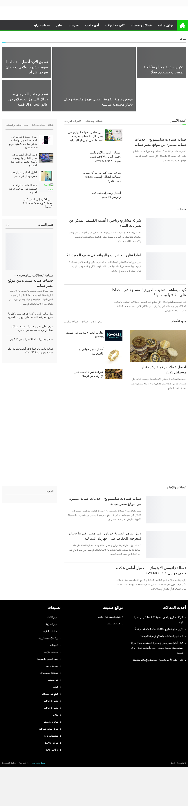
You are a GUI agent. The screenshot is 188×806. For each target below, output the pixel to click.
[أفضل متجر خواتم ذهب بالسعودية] (114, 355)
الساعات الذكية (51, 631)
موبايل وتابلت (165, 25)
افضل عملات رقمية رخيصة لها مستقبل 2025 (163, 369)
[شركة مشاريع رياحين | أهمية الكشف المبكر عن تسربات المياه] (166, 231)
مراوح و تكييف (51, 722)
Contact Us (24, 763)
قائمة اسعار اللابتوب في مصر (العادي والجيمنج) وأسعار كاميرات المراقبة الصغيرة (24, 160)
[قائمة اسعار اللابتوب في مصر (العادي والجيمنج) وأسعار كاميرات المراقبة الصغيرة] (46, 158)
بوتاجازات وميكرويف (48, 638)
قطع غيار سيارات (50, 694)
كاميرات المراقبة (114, 25)
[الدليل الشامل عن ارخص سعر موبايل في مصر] (46, 176)
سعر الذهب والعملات (92, 321)
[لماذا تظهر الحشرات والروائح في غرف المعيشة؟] (166, 266)
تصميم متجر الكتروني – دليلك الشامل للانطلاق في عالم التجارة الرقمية (28, 99)
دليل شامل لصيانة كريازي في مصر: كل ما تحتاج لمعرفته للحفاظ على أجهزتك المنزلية (85, 136)
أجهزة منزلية (52, 624)
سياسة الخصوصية (9, 763)
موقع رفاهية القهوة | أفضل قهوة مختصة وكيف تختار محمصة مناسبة (98, 101)
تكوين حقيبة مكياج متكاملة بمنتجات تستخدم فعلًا (159, 629)
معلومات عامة (51, 736)
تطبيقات (74, 25)
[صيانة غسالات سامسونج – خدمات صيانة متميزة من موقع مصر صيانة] (158, 131)
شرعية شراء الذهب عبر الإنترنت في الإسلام (89, 373)
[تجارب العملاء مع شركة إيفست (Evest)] (114, 335)
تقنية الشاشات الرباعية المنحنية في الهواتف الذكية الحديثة (23, 189)
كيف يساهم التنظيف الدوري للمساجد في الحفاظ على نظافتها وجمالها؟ (149, 292)
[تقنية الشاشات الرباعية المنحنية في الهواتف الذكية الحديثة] (46, 187)
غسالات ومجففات (141, 25)
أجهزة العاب (92, 25)
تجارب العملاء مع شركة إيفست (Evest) (84, 334)
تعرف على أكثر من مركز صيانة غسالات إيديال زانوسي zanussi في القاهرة (102, 176)
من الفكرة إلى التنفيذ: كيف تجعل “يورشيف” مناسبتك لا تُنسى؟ (37, 203)
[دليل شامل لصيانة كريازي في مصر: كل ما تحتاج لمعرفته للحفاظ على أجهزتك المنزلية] (114, 135)
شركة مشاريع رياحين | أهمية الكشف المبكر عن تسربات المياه (105, 222)
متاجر (59, 25)
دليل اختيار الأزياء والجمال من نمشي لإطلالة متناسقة (124, 41)
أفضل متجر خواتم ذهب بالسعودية (89, 351)
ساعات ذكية (38, 125)
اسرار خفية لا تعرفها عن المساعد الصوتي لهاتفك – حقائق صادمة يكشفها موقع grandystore (23, 142)
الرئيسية (182, 25)
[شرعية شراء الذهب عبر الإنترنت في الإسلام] (114, 374)
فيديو (55, 687)
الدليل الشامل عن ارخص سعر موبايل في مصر (24, 174)
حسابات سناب (114, 623)
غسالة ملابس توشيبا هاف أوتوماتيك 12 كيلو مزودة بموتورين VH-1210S (30, 350)
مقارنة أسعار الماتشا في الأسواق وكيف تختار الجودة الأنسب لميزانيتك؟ (162, 99)
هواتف (50, 125)
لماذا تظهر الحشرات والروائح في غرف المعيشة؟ (103, 255)
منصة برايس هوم (38, 763)
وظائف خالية (52, 749)
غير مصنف (53, 680)
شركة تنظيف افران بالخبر (109, 617)
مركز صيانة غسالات (48, 729)
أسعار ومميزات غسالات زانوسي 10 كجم (106, 194)
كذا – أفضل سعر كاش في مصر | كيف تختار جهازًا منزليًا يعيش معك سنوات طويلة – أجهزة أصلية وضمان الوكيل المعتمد (156, 648)
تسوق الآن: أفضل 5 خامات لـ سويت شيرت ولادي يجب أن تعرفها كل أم (26, 67)
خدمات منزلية (42, 25)
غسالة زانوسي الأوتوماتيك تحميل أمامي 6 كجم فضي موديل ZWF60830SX (105, 156)
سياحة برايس (71, 321)
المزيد (8, 224)
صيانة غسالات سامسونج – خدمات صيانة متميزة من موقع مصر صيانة (160, 142)
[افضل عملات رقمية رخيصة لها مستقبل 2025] (158, 346)
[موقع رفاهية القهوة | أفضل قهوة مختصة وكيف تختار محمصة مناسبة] (94, 79)
